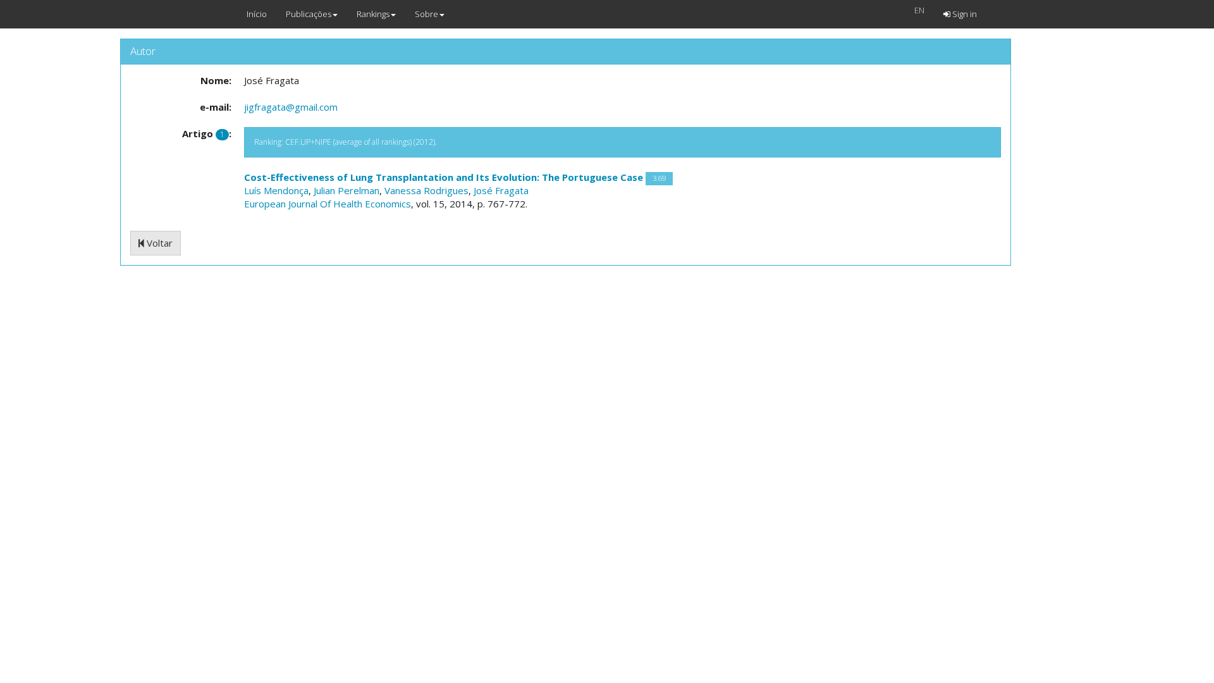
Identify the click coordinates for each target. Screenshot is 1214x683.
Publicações (308, 14)
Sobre (426, 14)
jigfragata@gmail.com (291, 107)
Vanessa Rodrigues (426, 190)
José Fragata (501, 190)
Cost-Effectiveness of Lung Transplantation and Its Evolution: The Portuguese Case (443, 177)
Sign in (963, 14)
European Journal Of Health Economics (327, 203)
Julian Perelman (346, 190)
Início (257, 14)
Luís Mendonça (276, 190)
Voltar (158, 243)
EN (919, 10)
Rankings (373, 14)
